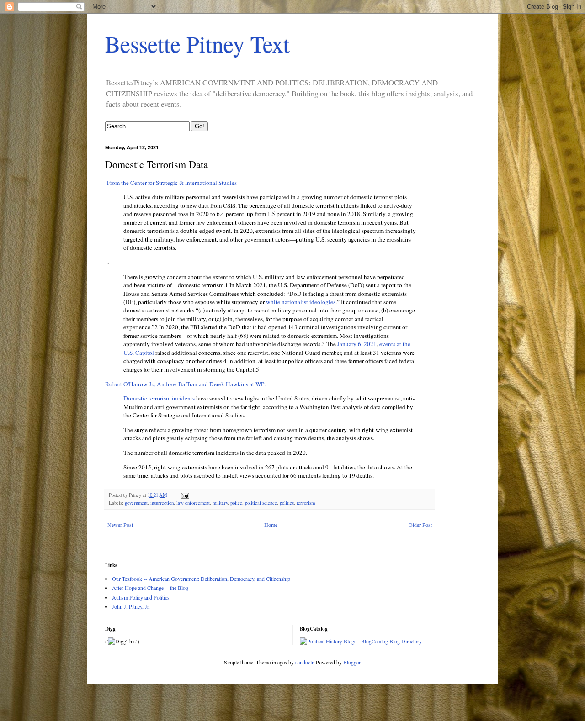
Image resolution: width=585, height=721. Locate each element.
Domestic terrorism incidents (159, 398)
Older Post (420, 524)
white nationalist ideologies (300, 302)
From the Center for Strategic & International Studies (171, 183)
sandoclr (304, 662)
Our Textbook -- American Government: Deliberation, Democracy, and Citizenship (201, 578)
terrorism (306, 503)
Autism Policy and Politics (141, 597)
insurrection (162, 503)
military (220, 503)
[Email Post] (185, 495)
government (136, 503)
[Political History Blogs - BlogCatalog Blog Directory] (361, 641)
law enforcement (193, 503)
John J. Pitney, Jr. (131, 606)
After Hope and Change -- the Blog (150, 587)
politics (287, 503)
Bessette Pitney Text (197, 43)
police (236, 503)
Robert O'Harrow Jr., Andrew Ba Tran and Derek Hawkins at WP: (185, 384)
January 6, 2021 (356, 344)
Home (270, 524)
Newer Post (120, 524)
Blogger (351, 662)
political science (261, 503)
